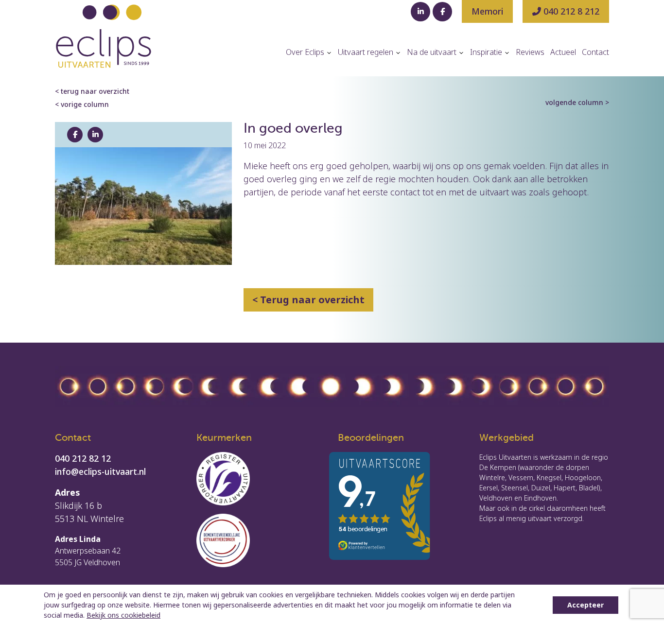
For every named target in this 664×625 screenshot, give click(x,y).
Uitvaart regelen (366, 52)
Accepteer (585, 604)
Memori (487, 11)
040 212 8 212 (570, 11)
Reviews (530, 52)
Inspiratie (487, 52)
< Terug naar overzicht (308, 299)
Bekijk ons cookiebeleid (123, 615)
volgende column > (577, 102)
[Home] (103, 36)
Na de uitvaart (432, 52)
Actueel (563, 52)
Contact (595, 52)
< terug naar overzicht (92, 91)
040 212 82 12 (83, 458)
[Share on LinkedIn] (95, 134)
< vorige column (82, 104)
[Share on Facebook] (75, 134)
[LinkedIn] (420, 11)
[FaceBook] (442, 11)
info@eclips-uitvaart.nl (100, 471)
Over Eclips (306, 52)
